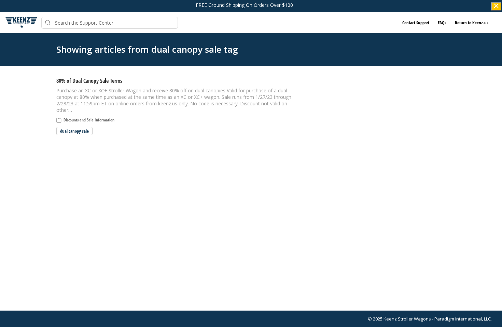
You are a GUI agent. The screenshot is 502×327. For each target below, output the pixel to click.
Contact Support (415, 22)
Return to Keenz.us (471, 22)
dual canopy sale (74, 131)
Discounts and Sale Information (89, 120)
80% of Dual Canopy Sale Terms (89, 80)
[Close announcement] (496, 6)
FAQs (442, 22)
